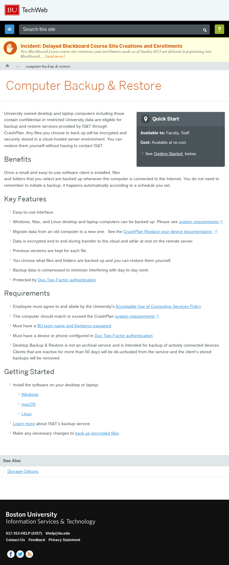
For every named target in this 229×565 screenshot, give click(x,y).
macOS (28, 404)
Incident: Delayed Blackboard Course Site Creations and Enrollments (101, 46)
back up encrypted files (97, 433)
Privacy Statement (64, 540)
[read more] (55, 56)
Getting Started (168, 153)
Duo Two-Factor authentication (67, 279)
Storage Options (22, 471)
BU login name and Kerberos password (74, 325)
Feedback (37, 540)
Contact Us (15, 540)
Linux (26, 413)
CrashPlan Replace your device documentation (168, 231)
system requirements (199, 221)
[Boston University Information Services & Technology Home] (45, 10)
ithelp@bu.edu (58, 533)
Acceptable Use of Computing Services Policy (158, 306)
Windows (29, 394)
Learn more (24, 423)
